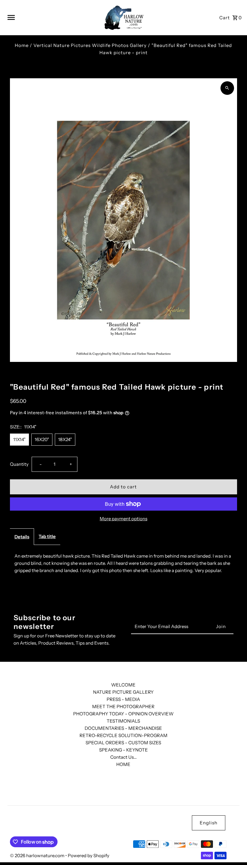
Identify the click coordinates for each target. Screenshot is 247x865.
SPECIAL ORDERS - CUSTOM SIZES (123, 742)
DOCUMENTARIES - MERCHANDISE (123, 728)
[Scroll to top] (234, 849)
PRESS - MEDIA (123, 699)
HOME (123, 764)
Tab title (47, 536)
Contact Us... (123, 757)
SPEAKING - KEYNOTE (123, 750)
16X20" (42, 439)
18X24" (65, 439)
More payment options (123, 518)
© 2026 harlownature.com (37, 855)
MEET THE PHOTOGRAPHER (123, 706)
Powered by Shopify (88, 855)
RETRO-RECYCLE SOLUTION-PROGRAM (123, 735)
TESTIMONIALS (123, 721)
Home (22, 45)
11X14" (19, 439)
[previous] (225, 375)
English (208, 823)
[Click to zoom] (227, 88)
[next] (233, 375)
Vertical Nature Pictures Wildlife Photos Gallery (90, 45)
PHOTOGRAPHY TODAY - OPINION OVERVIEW (123, 714)
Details (21, 537)
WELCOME (123, 685)
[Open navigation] (52, 17)
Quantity (19, 464)
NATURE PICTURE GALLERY (123, 692)
